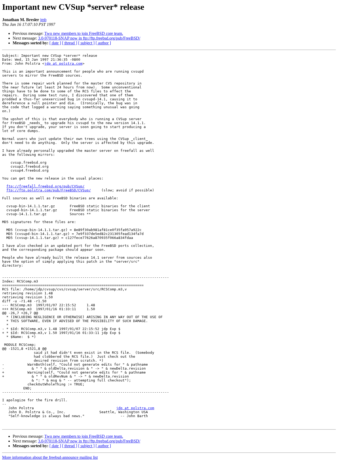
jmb (43, 19)
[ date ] (55, 43)
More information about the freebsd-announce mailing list (50, 457)
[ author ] (103, 43)
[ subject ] (86, 43)
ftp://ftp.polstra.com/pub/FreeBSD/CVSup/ (48, 190)
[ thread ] (69, 43)
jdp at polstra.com (63, 63)
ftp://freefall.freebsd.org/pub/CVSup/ (45, 186)
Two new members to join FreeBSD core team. (83, 33)
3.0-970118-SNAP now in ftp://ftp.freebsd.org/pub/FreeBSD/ (89, 38)
